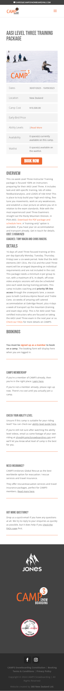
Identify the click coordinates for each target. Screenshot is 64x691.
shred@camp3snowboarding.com (33, 437)
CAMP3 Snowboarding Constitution (26, 667)
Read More (36, 127)
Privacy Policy (44, 671)
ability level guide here (44, 424)
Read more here (26, 491)
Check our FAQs (14, 321)
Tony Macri (22, 239)
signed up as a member (33, 344)
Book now (31, 161)
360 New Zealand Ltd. (42, 686)
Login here (37, 381)
